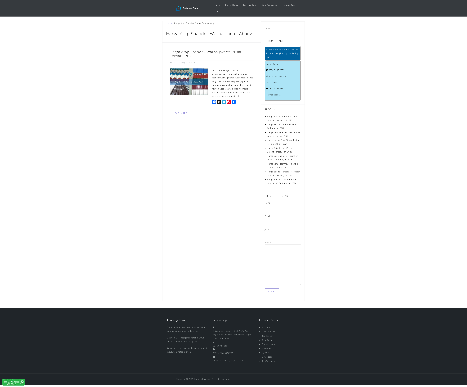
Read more (180, 113)
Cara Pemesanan (269, 5)
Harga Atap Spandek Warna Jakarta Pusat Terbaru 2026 (206, 53)
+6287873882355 (277, 76)
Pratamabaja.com (202, 379)
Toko (217, 11)
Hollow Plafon (268, 348)
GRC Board (266, 357)
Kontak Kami (289, 5)
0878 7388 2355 (276, 70)
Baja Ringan (267, 340)
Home (217, 5)
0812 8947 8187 (276, 88)
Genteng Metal (268, 344)
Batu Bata (266, 327)
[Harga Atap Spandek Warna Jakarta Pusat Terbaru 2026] (189, 81)
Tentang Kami (250, 5)
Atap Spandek (268, 331)
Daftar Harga (231, 5)
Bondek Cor (267, 336)
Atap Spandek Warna (187, 62)
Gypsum (265, 352)
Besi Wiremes (268, 361)
